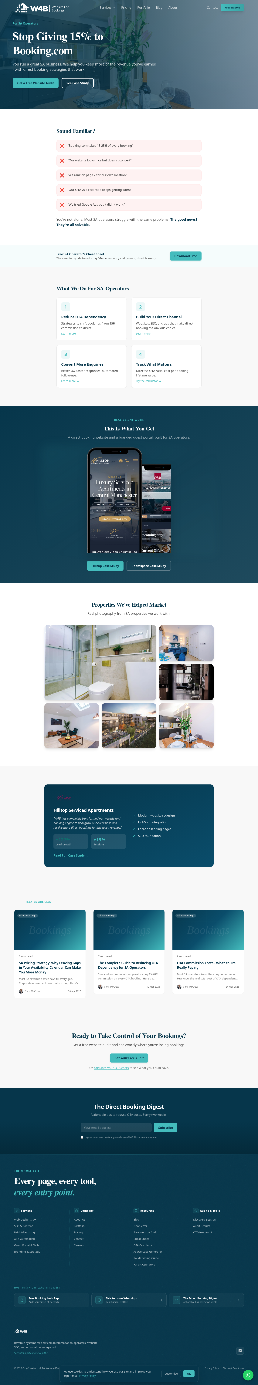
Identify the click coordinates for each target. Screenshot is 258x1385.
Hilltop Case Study (105, 566)
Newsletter (140, 1226)
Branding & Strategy (27, 1251)
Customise (171, 1373)
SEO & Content (23, 1226)
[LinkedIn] (240, 1351)
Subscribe (165, 1128)
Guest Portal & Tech (26, 1245)
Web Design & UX (25, 1219)
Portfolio (143, 7)
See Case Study (77, 83)
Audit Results (201, 1226)
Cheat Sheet (141, 1239)
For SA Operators (144, 1264)
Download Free (185, 256)
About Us (79, 1219)
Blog (159, 7)
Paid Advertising (24, 1232)
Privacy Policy (87, 1375)
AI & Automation (24, 1239)
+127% (63, 839)
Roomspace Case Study (148, 566)
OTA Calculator (143, 1245)
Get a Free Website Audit (35, 83)
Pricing (126, 7)
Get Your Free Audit (129, 1058)
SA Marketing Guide (146, 1258)
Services (105, 7)
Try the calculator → (148, 381)
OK (189, 1373)
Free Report (232, 7)
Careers (79, 1245)
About (172, 7)
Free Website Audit (146, 1232)
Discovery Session (204, 1219)
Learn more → (70, 333)
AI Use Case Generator (148, 1251)
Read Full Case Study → (70, 855)
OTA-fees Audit (202, 1232)
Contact (212, 7)
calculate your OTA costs (111, 1068)
